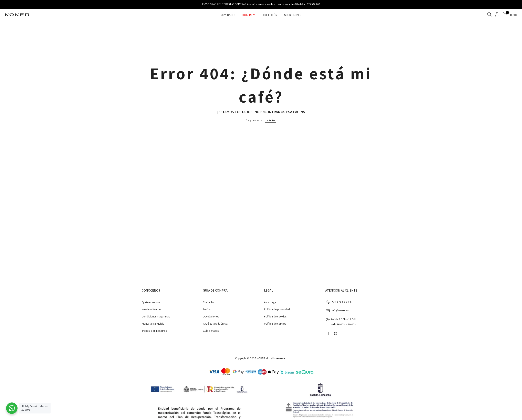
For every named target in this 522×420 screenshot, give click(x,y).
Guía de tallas (211, 331)
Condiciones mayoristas (156, 316)
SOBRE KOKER (292, 15)
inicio (270, 120)
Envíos (206, 309)
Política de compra (275, 323)
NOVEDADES (228, 15)
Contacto (208, 302)
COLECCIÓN (270, 15)
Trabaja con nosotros (154, 331)
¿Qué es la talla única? (215, 323)
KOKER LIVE (249, 15)
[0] (505, 15)
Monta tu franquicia (153, 323)
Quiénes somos (151, 302)
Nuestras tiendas (151, 309)
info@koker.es (340, 310)
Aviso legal (270, 302)
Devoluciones (211, 316)
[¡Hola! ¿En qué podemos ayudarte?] (12, 408)
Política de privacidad (277, 309)
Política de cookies (275, 316)
